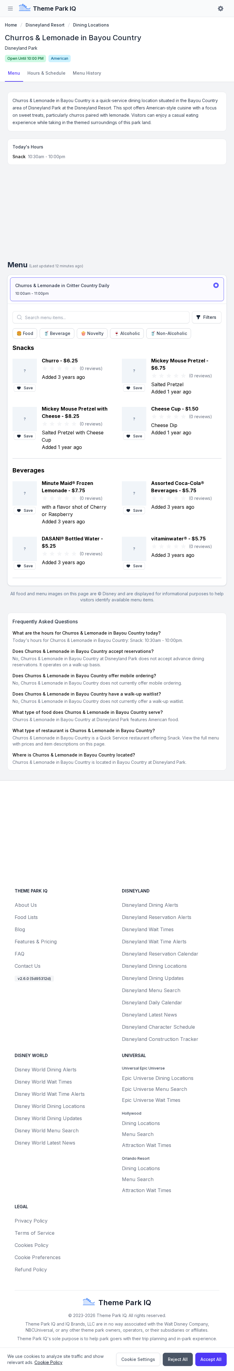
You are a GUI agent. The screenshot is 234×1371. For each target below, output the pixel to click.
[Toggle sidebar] (10, 8)
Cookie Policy (48, 1362)
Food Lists (26, 917)
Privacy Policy (31, 1221)
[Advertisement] (117, 215)
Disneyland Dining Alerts (150, 905)
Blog (20, 929)
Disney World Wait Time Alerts (50, 1094)
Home (11, 24)
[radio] (117, 289)
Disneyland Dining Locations (154, 966)
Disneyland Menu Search (151, 990)
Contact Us (28, 966)
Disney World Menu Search (47, 1130)
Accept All (211, 1359)
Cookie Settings (138, 1359)
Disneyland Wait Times (148, 929)
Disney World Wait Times (43, 1082)
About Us (26, 905)
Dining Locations (91, 24)
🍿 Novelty (92, 333)
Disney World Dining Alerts (45, 1070)
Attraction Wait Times (146, 1145)
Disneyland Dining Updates (153, 978)
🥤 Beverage (57, 333)
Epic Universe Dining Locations (157, 1078)
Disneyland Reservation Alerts (156, 917)
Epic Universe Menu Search (154, 1089)
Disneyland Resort (45, 24)
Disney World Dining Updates (48, 1118)
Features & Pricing (36, 941)
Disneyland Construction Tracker (160, 1039)
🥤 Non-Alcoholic (168, 333)
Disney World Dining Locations (50, 1106)
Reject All (178, 1359)
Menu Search (138, 1134)
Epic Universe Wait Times (151, 1100)
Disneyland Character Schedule (158, 1027)
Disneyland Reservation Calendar (160, 954)
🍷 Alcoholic (127, 333)
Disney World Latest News (45, 1143)
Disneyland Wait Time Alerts (154, 941)
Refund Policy (31, 1269)
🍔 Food (24, 333)
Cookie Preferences (38, 1257)
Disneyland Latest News (149, 1015)
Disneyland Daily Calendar (152, 1002)
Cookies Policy (31, 1245)
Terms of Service (35, 1233)
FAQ (19, 954)
